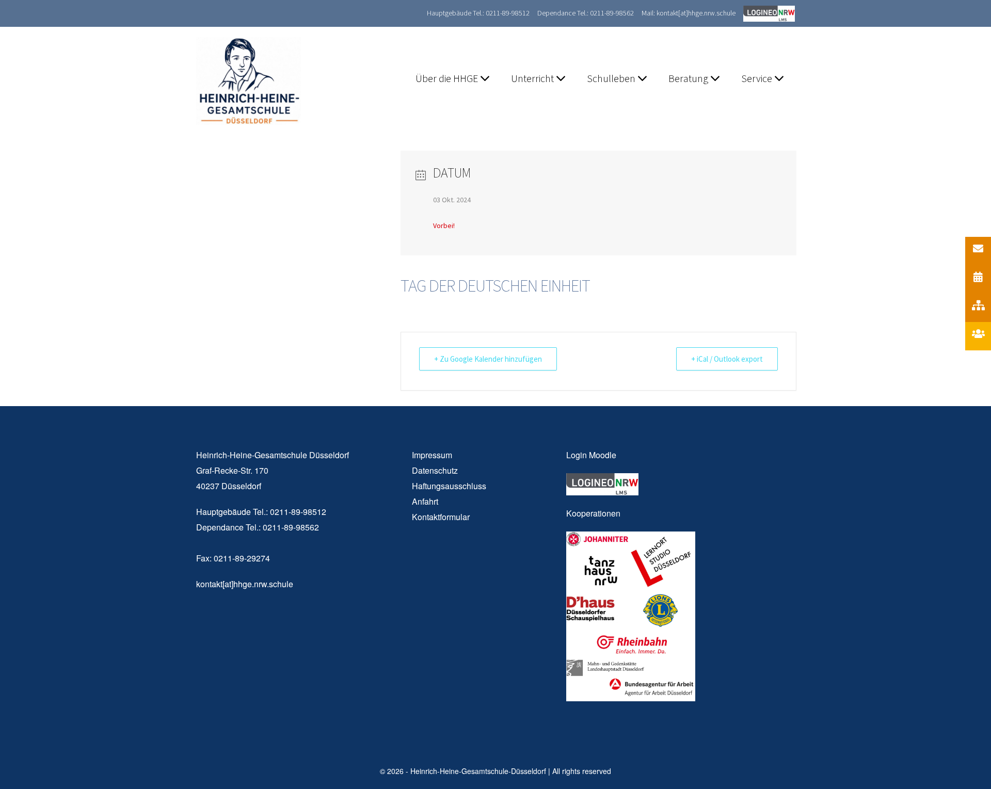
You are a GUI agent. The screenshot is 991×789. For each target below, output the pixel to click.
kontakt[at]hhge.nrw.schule (244, 584)
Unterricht (533, 78)
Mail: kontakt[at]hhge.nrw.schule (689, 13)
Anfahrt (425, 501)
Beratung (689, 78)
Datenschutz (435, 470)
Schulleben (612, 78)
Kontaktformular (441, 517)
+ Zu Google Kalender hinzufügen (488, 359)
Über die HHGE (447, 78)
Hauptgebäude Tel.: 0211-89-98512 (478, 13)
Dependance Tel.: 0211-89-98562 (585, 13)
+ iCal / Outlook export (727, 359)
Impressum (432, 455)
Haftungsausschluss (449, 486)
